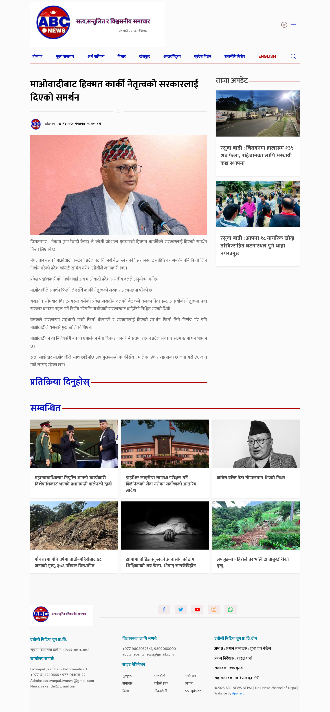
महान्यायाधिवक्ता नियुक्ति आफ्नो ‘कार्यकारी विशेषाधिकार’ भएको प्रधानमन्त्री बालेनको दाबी (73, 481)
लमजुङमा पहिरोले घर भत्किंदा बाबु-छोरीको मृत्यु (253, 563)
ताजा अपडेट (232, 81)
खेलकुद (144, 56)
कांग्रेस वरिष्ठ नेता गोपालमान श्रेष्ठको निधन (251, 478)
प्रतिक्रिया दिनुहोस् (60, 382)
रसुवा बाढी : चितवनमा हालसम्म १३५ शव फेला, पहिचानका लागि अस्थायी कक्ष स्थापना (257, 156)
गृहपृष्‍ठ (127, 676)
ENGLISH (267, 56)
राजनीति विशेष (234, 56)
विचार (122, 56)
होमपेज (37, 56)
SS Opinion (193, 691)
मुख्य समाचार (65, 56)
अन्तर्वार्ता (159, 676)
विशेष (126, 691)
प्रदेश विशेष (202, 56)
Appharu (238, 693)
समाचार (127, 684)
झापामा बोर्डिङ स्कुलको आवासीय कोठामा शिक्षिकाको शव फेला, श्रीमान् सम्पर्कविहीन (161, 563)
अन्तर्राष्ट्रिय (172, 56)
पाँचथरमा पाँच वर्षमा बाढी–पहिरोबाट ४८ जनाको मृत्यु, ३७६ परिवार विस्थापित (68, 563)
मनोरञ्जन (190, 676)
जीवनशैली (160, 691)
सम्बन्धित (45, 408)
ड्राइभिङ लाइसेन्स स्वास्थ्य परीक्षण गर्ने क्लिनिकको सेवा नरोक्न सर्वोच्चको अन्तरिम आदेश (161, 484)
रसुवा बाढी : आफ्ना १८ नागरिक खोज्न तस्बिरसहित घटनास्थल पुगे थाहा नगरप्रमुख (257, 246)
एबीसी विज (161, 684)
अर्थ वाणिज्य (96, 56)
